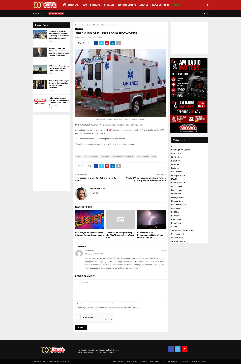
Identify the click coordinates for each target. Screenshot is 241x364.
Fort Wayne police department (123, 156)
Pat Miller (175, 212)
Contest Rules (155, 361)
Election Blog (176, 157)
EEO (164, 361)
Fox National (176, 172)
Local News (79, 28)
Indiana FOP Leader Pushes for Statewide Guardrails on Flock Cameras (59, 101)
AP (172, 146)
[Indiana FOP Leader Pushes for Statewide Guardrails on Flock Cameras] (40, 101)
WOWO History (177, 238)
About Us (143, 5)
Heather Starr (81, 37)
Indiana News (176, 190)
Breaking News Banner (180, 150)
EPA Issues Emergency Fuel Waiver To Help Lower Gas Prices (59, 68)
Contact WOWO (118, 361)
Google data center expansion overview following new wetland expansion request (59, 34)
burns (79, 156)
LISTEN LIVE (73, 5)
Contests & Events (127, 5)
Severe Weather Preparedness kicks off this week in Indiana (150, 235)
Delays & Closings (160, 5)
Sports (174, 227)
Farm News (176, 161)
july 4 (154, 156)
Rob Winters (176, 223)
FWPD (138, 156)
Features (175, 168)
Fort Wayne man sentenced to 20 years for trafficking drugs (89, 234)
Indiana (146, 156)
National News (177, 201)
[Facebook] (171, 349)
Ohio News (175, 208)
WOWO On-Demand (179, 241)
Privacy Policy (172, 361)
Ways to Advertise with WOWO (137, 361)
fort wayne (105, 156)
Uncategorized (177, 234)
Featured (175, 165)
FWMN (174, 179)
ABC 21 (109, 130)
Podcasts (175, 216)
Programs (95, 5)
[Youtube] (184, 349)
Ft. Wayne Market (178, 176)
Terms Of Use (184, 361)
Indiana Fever (177, 186)
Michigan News (177, 197)
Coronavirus (176, 153)
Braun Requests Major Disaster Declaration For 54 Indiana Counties (59, 84)
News (84, 5)
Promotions (176, 219)
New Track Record (178, 205)
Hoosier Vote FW (178, 183)
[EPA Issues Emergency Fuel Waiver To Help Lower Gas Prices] (40, 69)
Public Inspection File (199, 361)
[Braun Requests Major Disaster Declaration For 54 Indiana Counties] (40, 84)
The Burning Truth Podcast (182, 230)
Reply (164, 251)
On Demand (109, 5)
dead (85, 156)
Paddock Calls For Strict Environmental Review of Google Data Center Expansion (59, 52)
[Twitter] (177, 349)
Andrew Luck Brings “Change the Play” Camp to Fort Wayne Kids (120, 235)
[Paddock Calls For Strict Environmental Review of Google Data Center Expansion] (40, 52)
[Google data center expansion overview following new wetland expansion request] (40, 34)
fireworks (94, 156)
